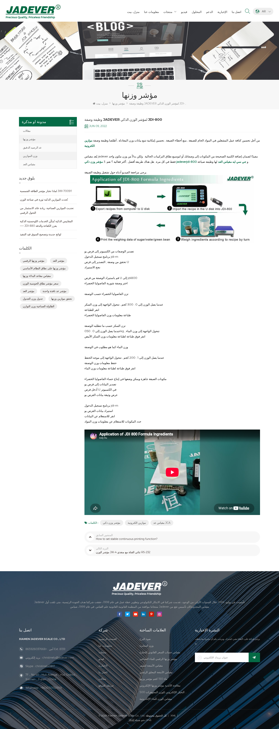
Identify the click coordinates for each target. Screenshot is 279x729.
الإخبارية (222, 12)
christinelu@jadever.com (58, 657)
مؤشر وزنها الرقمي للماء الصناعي (158, 659)
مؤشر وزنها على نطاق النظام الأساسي (44, 268)
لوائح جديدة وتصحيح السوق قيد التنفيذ (40, 234)
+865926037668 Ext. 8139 (45, 649)
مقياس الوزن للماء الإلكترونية (156, 699)
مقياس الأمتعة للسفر (151, 665)
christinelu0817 (45, 666)
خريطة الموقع (106, 685)
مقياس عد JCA (161, 522)
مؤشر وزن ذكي (111, 522)
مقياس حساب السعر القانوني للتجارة (160, 652)
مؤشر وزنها (29, 139)
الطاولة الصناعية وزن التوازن (38, 306)
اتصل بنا (236, 12)
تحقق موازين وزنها (61, 298)
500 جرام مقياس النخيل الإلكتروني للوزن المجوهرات (163, 692)
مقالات (27, 131)
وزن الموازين (30, 156)
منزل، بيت (133, 12)
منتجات (167, 12)
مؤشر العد (58, 260)
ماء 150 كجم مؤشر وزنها (153, 679)
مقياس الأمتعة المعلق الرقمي (156, 672)
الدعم (209, 12)
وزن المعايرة (147, 645)
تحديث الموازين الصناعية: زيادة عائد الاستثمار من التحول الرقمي (47, 210)
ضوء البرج (145, 639)
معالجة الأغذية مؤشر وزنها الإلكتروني (160, 685)
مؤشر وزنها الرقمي (33, 260)
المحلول (197, 12)
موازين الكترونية (137, 522)
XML (173, 715)
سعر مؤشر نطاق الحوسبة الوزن (40, 283)
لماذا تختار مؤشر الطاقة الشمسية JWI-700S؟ (46, 191)
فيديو (184, 12)
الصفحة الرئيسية (108, 639)
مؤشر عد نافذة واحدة (54, 291)
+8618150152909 (51, 688)
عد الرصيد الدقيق (32, 147)
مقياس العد (29, 164)
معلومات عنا (151, 12)
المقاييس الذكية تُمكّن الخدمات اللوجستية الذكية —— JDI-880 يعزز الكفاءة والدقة (46, 223)
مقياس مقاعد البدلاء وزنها (37, 276)
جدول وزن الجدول (33, 298)
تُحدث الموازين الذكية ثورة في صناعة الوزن (44, 199)
